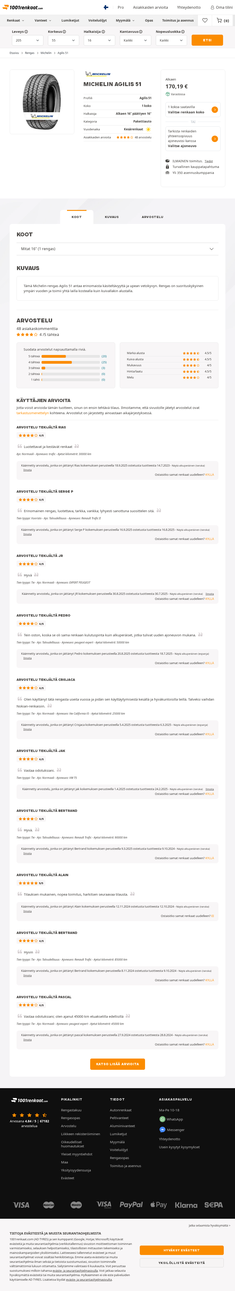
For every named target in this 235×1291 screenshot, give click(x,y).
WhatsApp (175, 1119)
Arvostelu (152, 217)
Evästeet (67, 1178)
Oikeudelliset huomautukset (72, 1144)
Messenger (176, 1129)
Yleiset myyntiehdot (76, 1154)
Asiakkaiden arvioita (150, 7)
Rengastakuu (71, 1110)
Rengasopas (70, 1117)
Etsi (207, 40)
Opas (149, 20)
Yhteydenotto (189, 7)
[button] (66, 356)
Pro (121, 7)
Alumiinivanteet (122, 1125)
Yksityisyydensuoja (76, 1170)
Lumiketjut (70, 20)
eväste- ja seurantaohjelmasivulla (75, 1271)
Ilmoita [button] (27, 470)
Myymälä (123, 20)
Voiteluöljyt (97, 20)
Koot (77, 217)
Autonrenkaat (120, 1110)
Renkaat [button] (14, 20)
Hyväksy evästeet (182, 1250)
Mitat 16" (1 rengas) (38, 248)
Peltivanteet (119, 1117)
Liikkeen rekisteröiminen (80, 1134)
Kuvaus (112, 217)
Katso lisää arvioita (117, 1064)
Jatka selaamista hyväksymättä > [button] (209, 1225)
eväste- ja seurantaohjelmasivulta (89, 1279)
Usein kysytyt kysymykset (179, 1147)
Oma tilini (224, 7)
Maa (64, 1162)
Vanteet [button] (41, 20)
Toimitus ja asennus (178, 20)
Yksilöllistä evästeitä (182, 1263)
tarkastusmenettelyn (33, 413)
